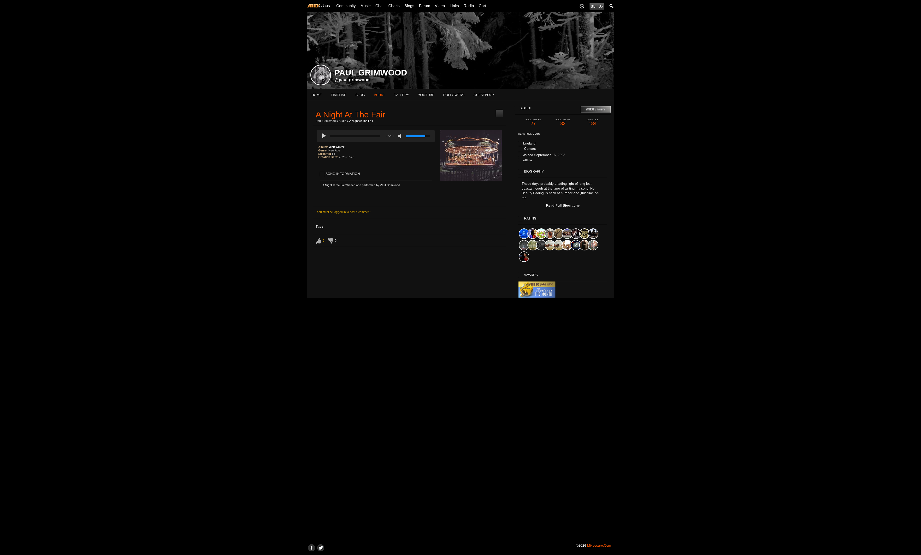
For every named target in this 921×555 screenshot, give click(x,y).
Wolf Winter (336, 147)
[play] (324, 136)
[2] (322, 167)
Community (346, 6)
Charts (394, 6)
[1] (320, 167)
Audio (342, 121)
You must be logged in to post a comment (343, 212)
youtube (426, 95)
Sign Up (597, 6)
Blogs (409, 6)
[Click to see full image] (460, 50)
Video (440, 6)
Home (317, 95)
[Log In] (581, 6)
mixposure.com (599, 545)
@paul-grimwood (352, 79)
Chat (379, 6)
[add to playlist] (499, 111)
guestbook (484, 95)
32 (562, 122)
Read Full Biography (563, 205)
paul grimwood (326, 121)
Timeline (338, 95)
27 (533, 122)
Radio (469, 6)
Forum (424, 6)
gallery (401, 95)
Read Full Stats (529, 134)
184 (592, 122)
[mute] (401, 136)
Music (365, 6)
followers (453, 95)
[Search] (611, 6)
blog (360, 95)
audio (379, 95)
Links (454, 6)
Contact (530, 148)
